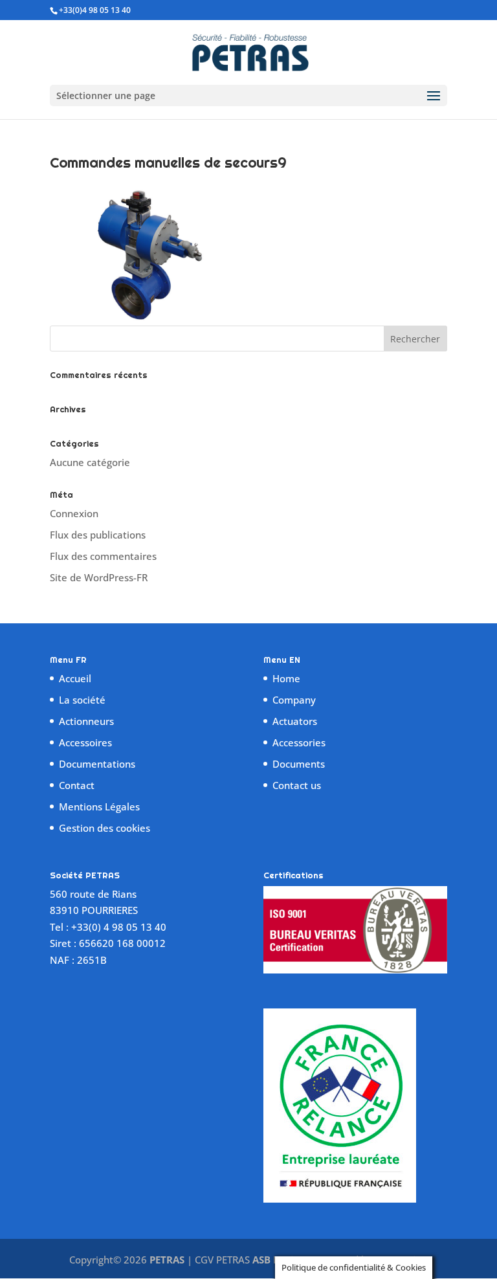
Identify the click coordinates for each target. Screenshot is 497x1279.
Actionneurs (86, 721)
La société (82, 699)
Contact (76, 785)
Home (286, 678)
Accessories (299, 742)
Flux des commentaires (103, 556)
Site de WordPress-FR (99, 577)
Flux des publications (98, 534)
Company (294, 699)
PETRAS (166, 1259)
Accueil (75, 678)
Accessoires (85, 742)
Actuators (294, 721)
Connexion (74, 513)
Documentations (97, 763)
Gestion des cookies (104, 827)
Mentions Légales (99, 806)
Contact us (296, 785)
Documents (298, 763)
